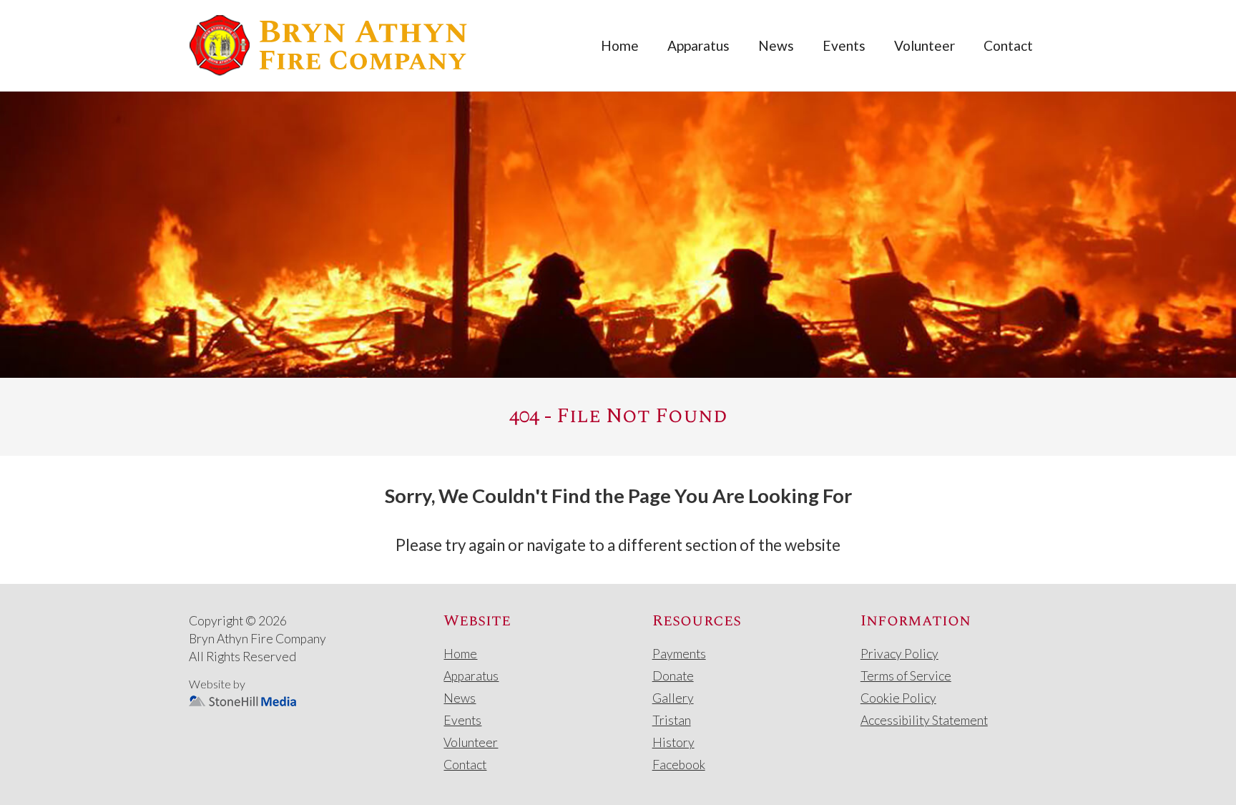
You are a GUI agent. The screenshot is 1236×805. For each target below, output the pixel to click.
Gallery (673, 698)
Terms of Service (905, 675)
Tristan (671, 720)
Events (844, 45)
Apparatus (698, 45)
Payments (679, 653)
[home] (328, 45)
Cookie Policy (898, 698)
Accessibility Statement (924, 720)
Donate (673, 675)
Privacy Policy (899, 653)
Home (620, 45)
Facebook (678, 764)
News (776, 45)
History (673, 742)
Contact (1008, 45)
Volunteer (924, 45)
